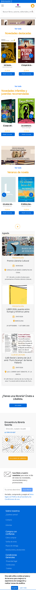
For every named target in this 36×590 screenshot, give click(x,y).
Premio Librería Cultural (18, 260)
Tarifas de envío (11, 542)
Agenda (5, 233)
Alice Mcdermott (7, 67)
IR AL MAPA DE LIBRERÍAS (18, 458)
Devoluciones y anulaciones (15, 550)
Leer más (23, 588)
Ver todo (18, 29)
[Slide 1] (16, 23)
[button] (2, 22)
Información (5, 1)
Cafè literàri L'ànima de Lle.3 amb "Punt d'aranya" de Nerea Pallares (18, 360)
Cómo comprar (11, 538)
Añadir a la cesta (26, 74)
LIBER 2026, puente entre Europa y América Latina (18, 310)
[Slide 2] (19, 23)
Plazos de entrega (12, 546)
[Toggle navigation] (2, 5)
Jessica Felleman (26, 206)
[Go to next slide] (31, 56)
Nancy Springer (26, 127)
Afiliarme (18, 405)
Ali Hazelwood (7, 206)
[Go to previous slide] (4, 56)
